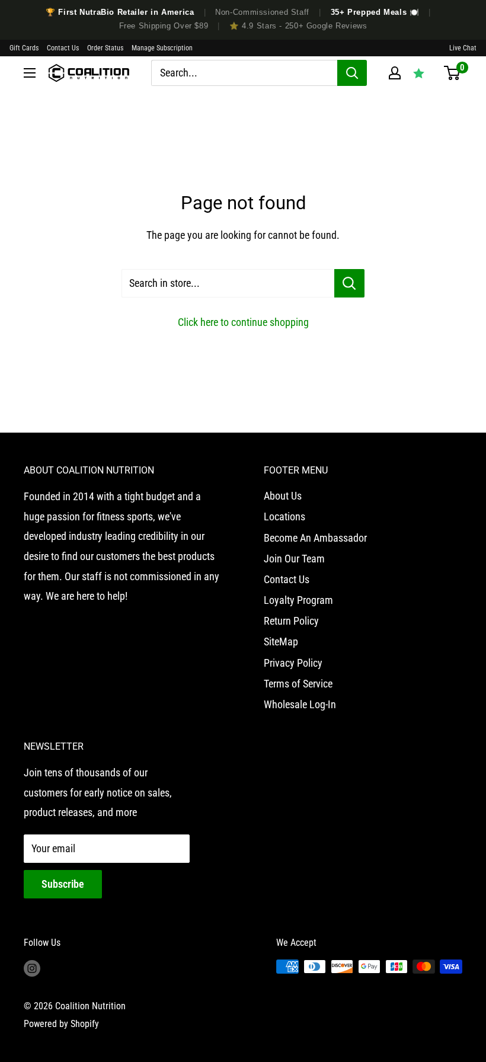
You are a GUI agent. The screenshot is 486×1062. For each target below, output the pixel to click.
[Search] (352, 73)
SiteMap (281, 641)
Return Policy (291, 621)
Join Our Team (294, 558)
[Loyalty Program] (418, 73)
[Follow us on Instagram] (32, 968)
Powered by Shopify (61, 1023)
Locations (284, 516)
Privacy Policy (293, 663)
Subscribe (62, 884)
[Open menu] (30, 73)
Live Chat (463, 48)
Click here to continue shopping (243, 322)
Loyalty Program (298, 600)
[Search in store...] (349, 283)
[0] (452, 73)
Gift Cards (24, 48)
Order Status (105, 48)
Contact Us (63, 48)
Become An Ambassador (315, 538)
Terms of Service (298, 683)
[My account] (395, 72)
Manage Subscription (162, 48)
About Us (283, 496)
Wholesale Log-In (300, 704)
